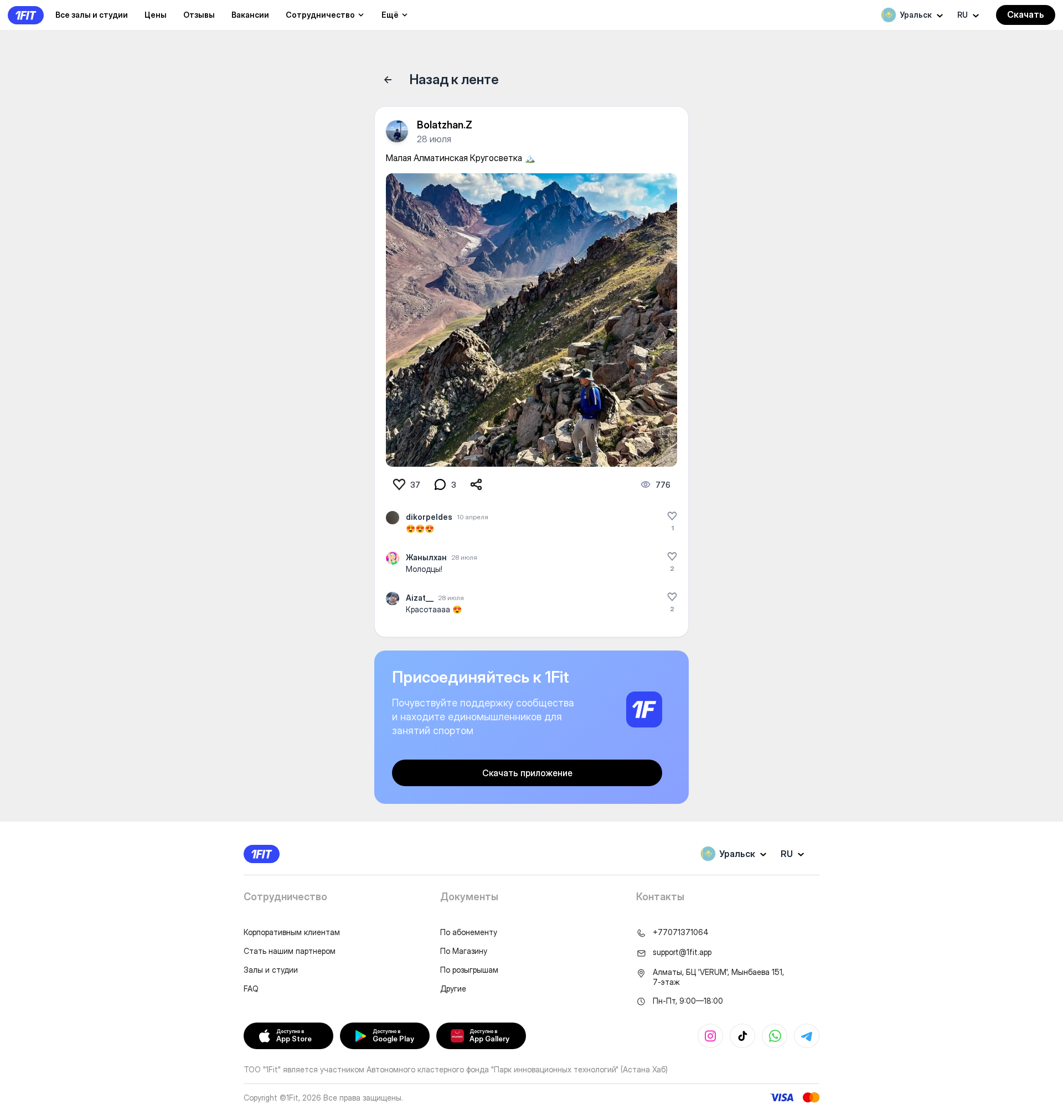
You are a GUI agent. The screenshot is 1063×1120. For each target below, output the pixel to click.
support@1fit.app (682, 952)
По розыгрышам (469, 969)
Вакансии (250, 14)
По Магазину (463, 951)
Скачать (1025, 14)
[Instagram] (710, 1036)
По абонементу (468, 932)
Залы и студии (271, 969)
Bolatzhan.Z (444, 125)
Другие (453, 988)
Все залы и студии (91, 14)
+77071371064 (681, 932)
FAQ (251, 988)
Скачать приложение (527, 772)
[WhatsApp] (774, 1036)
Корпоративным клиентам (292, 932)
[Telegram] (806, 1036)
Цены (156, 14)
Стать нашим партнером (290, 951)
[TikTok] (742, 1036)
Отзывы (199, 14)
